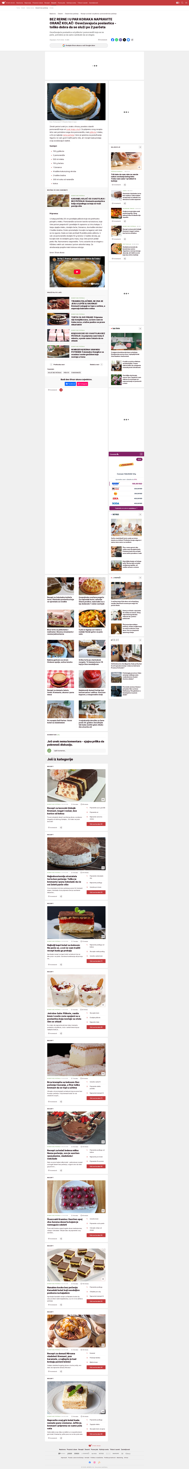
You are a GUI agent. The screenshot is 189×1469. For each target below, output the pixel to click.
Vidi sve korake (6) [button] (96, 824)
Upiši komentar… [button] (60, 751)
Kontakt (87, 1457)
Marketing (120, 1457)
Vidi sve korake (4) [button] (96, 1367)
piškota (92, 132)
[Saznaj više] (140, 328)
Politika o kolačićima (97, 1457)
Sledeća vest (94, 364)
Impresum (64, 1457)
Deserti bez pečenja (71, 13)
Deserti (60, 13)
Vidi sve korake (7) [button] (96, 961)
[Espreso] (76, 1453)
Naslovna (53, 13)
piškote (66, 372)
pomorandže (76, 372)
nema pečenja (68, 135)
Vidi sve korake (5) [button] (96, 892)
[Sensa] (101, 1453)
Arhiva (126, 1457)
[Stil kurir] (122, 1453)
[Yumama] (85, 1453)
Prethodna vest (59, 364)
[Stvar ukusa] (8, 2)
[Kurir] (69, 1453)
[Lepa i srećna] (94, 1453)
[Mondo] (61, 1453)
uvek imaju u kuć (73, 129)
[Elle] (108, 1453)
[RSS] (99, 1462)
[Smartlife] (116, 1453)
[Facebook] (90, 1462)
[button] (102, 39)
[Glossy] (128, 1453)
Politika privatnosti (110, 1457)
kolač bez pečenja (54, 372)
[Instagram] (94, 1462)
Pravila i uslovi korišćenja (75, 1457)
